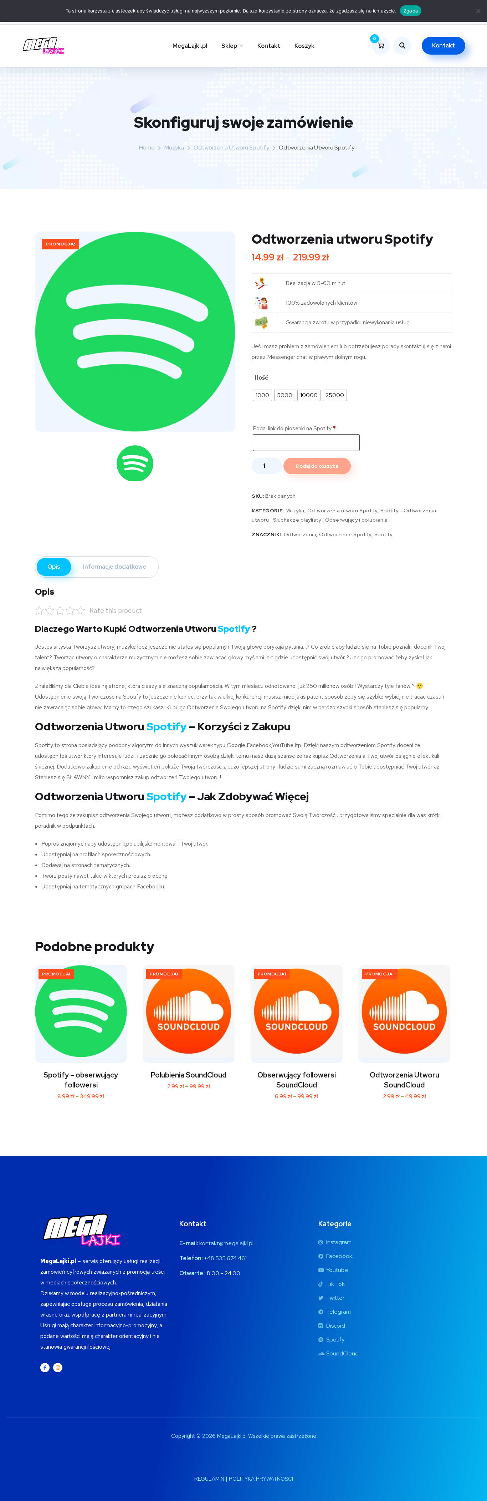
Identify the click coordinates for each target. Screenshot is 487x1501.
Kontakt (268, 46)
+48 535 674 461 (225, 1258)
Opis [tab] (53, 567)
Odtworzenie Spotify (345, 534)
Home (147, 147)
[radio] (262, 395)
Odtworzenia (300, 534)
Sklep (229, 46)
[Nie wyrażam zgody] (478, 10)
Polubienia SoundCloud (188, 1075)
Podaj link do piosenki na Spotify (294, 428)
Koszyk (304, 46)
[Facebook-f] (45, 1367)
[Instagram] (57, 1367)
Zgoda (411, 11)
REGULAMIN (209, 1478)
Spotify (383, 534)
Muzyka (174, 147)
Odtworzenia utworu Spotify (231, 147)
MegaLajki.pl (190, 46)
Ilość (261, 377)
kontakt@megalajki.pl (226, 1243)
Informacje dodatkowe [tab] (114, 567)
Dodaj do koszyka (317, 466)
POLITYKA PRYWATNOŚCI (261, 1478)
